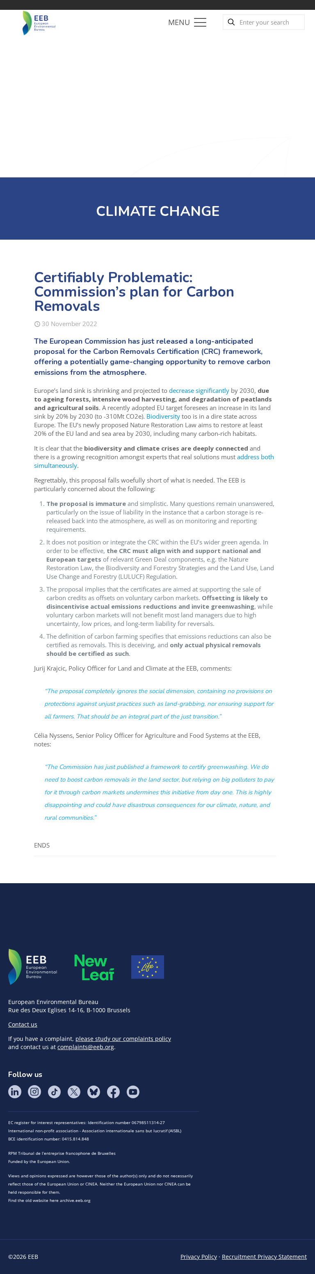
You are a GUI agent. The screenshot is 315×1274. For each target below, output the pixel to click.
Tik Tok (54, 1091)
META (94, 967)
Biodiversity (163, 416)
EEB (32, 967)
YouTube (132, 1091)
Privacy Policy (198, 1256)
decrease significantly (199, 390)
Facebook (113, 1091)
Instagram (34, 1091)
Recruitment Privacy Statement (264, 1256)
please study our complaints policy (123, 1039)
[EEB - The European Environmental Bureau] (39, 22)
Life (147, 967)
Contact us (22, 1024)
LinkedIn (14, 1091)
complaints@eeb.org (85, 1047)
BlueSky (93, 1091)
